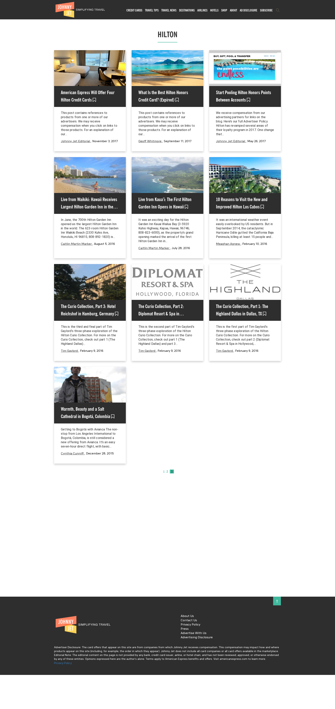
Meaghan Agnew (228, 244)
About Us (187, 616)
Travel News (168, 10)
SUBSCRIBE (266, 10)
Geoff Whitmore (150, 141)
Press (185, 629)
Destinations (187, 10)
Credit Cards (134, 10)
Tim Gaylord (70, 351)
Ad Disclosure (248, 10)
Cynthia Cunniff (73, 453)
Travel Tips (152, 10)
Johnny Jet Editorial (76, 141)
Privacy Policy (190, 624)
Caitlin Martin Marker (76, 244)
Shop (224, 10)
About (233, 10)
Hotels (214, 10)
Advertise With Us (193, 633)
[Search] (278, 10)
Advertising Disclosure (197, 637)
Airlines (202, 10)
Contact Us (189, 620)
